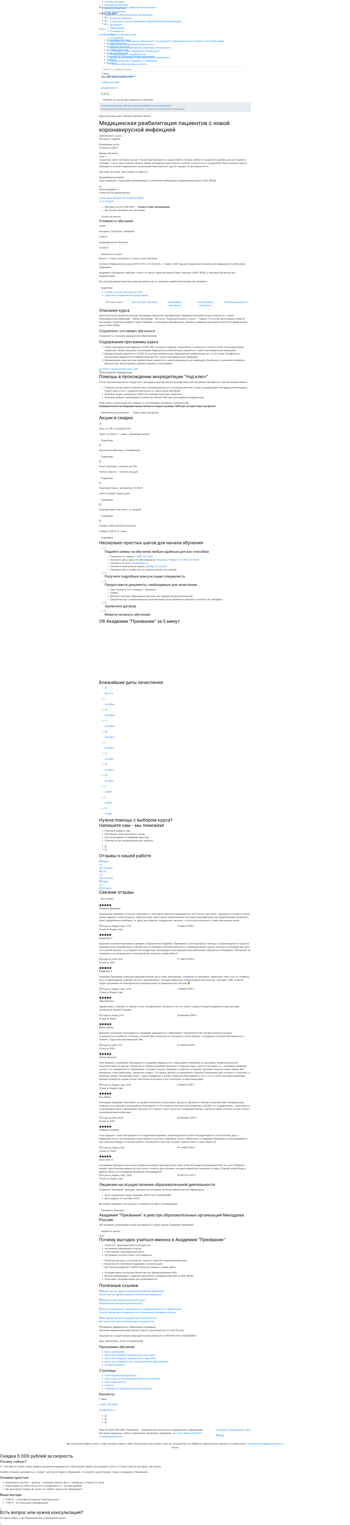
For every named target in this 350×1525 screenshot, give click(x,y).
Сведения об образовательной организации (129, 14)
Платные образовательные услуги (128, 64)
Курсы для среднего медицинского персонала (130, 1355)
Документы (116, 24)
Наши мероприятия (115, 11)
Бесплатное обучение (116, 5)
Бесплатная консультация (115, 412)
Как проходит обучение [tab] (145, 302)
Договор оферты (182, 1433)
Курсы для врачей (114, 1351)
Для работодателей (117, 49)
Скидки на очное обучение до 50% (123, 292)
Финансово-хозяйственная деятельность (132, 44)
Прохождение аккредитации (120, 1375)
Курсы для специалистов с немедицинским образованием (136, 1361)
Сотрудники (116, 37)
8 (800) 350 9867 (108, 13)
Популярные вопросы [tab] (235, 302)
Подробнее (107, 440)
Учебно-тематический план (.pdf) (119, 369)
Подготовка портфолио (146, 412)
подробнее (107, 287)
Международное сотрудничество (128, 54)
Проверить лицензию (112, 1210)
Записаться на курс (111, 254)
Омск (102, 29)
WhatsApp (162, 559)
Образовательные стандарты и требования (133, 60)
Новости (111, 59)
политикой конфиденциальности (265, 1443)
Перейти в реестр (110, 1231)
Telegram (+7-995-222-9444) (183, 559)
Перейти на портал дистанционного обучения (128, 99)
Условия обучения (114, 1)
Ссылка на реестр (111, 216)
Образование (117, 28)
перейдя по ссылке (155, 566)
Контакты (112, 63)
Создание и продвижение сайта (233, 1429)
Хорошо (175, 1447)
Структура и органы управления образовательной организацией (145, 21)
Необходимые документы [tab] (205, 304)
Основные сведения (121, 18)
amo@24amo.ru (107, 34)
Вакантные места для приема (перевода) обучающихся (140, 47)
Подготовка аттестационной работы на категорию (132, 1378)
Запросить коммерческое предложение (126, 295)
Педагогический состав (123, 34)
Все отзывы (107, 898)
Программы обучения (118, 40)
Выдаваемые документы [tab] (175, 304)
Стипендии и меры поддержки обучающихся (134, 51)
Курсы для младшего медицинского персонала (130, 1358)
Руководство (117, 31)
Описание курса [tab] (114, 302)
